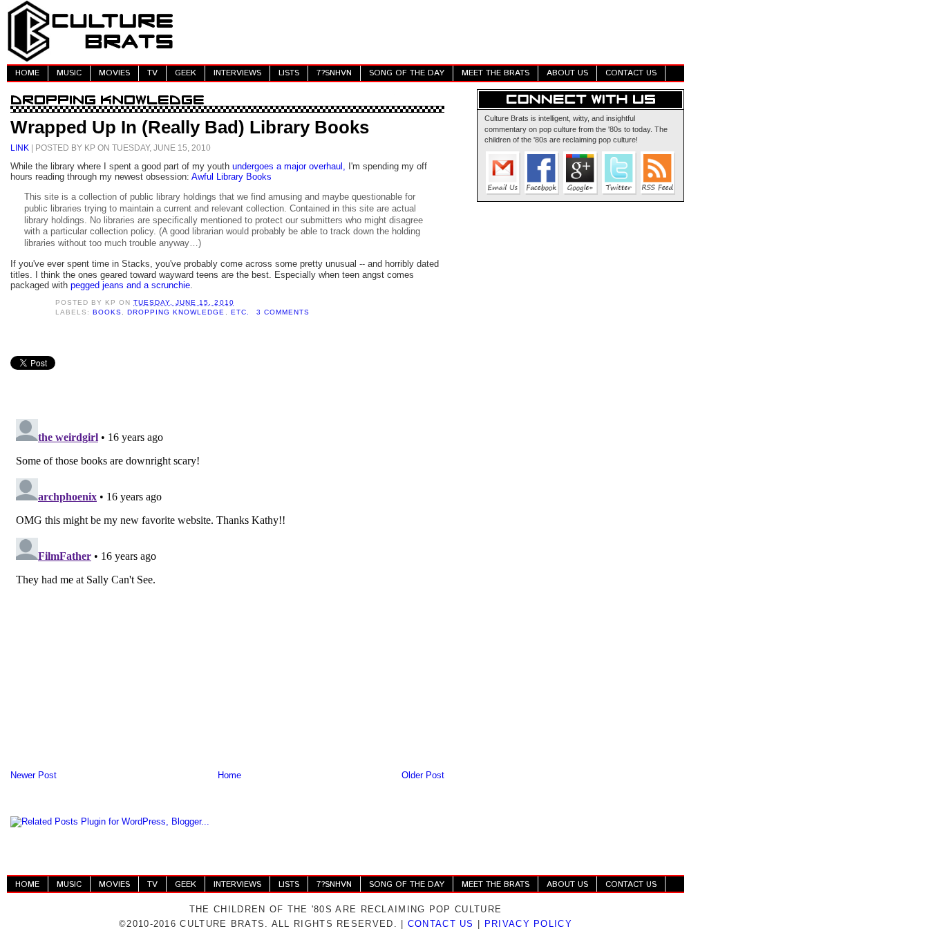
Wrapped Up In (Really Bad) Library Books (189, 127)
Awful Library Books (231, 176)
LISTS (289, 73)
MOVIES (114, 73)
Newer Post (33, 775)
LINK (19, 147)
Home (229, 775)
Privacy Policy (528, 924)
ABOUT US (567, 73)
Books (107, 312)
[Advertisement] (432, 31)
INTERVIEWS (237, 73)
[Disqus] (227, 586)
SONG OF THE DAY (406, 73)
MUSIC (69, 73)
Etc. (240, 312)
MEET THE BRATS (495, 73)
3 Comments (283, 312)
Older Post (423, 775)
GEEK (185, 73)
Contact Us (441, 924)
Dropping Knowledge (176, 312)
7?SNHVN (334, 73)
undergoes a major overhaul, (289, 166)
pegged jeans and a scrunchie (130, 285)
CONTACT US (631, 73)
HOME (27, 73)
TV (152, 73)
